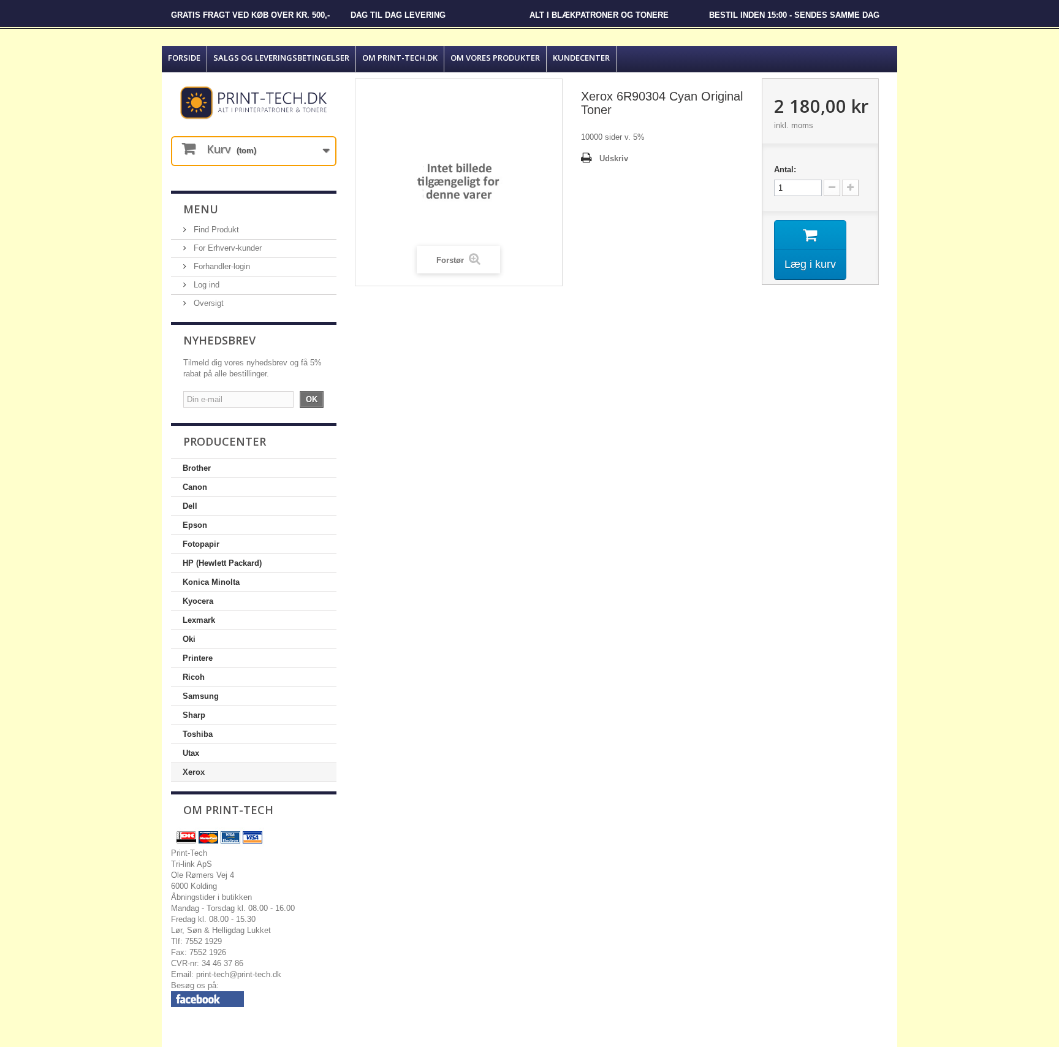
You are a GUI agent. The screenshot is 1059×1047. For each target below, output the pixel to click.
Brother (197, 468)
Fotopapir (201, 544)
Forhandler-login (220, 266)
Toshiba (198, 734)
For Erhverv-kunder (226, 248)
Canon (195, 487)
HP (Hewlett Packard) (222, 563)
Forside (184, 57)
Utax (191, 753)
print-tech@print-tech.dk (238, 974)
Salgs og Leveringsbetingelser (281, 57)
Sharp (194, 715)
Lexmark (199, 620)
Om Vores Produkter (495, 57)
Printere (198, 658)
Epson (195, 525)
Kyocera (198, 601)
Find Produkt (215, 229)
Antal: (785, 169)
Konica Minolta (211, 582)
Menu (200, 209)
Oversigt (207, 303)
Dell (190, 506)
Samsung (201, 696)
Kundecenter (581, 57)
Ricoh (194, 677)
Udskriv (613, 158)
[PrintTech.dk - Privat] (253, 103)
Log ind (205, 284)
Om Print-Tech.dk (400, 57)
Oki (189, 639)
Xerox (194, 772)
